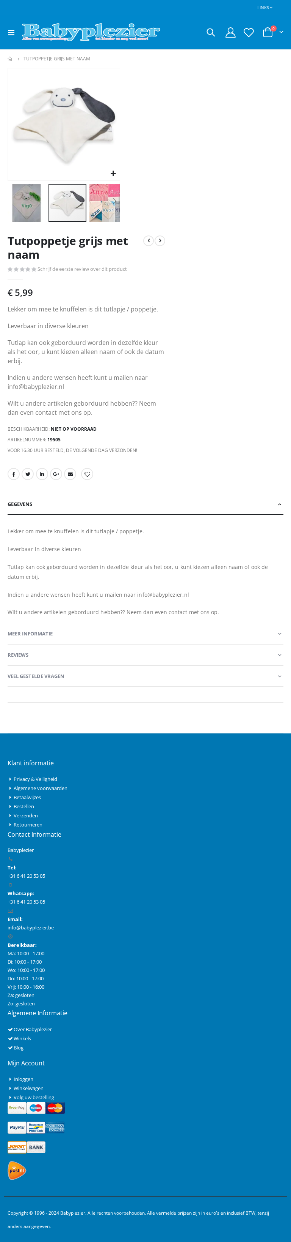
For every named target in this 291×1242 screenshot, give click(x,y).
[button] (113, 173)
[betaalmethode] (36, 1107)
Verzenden (26, 815)
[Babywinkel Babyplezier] (91, 32)
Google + (56, 474)
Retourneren (28, 824)
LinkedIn (42, 474)
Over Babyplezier (33, 1029)
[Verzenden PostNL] (17, 1169)
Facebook (14, 474)
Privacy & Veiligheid (35, 779)
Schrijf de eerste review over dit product (82, 268)
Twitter (28, 474)
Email (70, 474)
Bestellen (24, 806)
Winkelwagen (29, 1088)
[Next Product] (160, 240)
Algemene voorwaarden (40, 788)
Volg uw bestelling (34, 1097)
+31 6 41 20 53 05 (26, 901)
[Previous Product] (148, 240)
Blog (18, 1047)
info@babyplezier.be (31, 927)
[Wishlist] (249, 32)
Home (10, 58)
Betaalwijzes (27, 797)
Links (263, 7)
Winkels (22, 1038)
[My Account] (230, 32)
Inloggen (23, 1079)
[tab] (145, 504)
